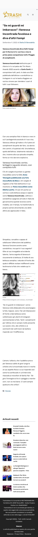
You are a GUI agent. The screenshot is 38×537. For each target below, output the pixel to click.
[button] (27, 14)
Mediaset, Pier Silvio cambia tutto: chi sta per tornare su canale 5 (21, 477)
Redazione (10, 534)
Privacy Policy (19, 534)
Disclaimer (28, 534)
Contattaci (19, 521)
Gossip (8, 391)
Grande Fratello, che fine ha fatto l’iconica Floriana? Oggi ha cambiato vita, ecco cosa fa (21, 430)
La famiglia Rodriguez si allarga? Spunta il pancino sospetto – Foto (21, 468)
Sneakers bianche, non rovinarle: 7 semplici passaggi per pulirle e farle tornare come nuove (20, 444)
